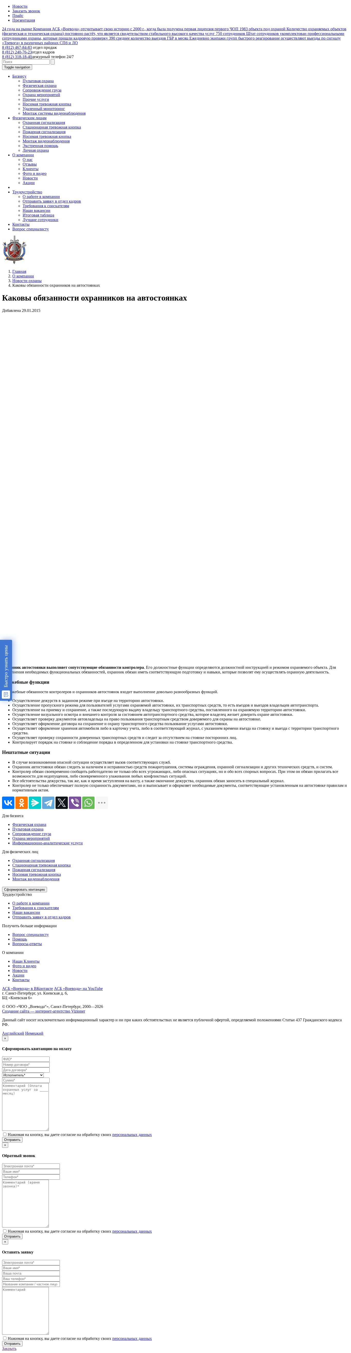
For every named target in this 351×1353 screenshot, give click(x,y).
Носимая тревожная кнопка (36, 874)
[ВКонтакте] (8, 803)
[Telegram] (48, 803)
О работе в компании (31, 903)
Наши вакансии (26, 912)
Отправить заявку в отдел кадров (41, 917)
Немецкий (34, 1033)
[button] (19, 76)
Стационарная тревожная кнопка (41, 865)
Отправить (12, 1140)
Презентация (23, 20)
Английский (13, 1033)
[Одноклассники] (21, 803)
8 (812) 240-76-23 (17, 52)
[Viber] (75, 803)
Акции (18, 975)
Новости (19, 6)
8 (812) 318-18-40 (17, 57)
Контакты (21, 980)
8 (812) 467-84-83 (17, 47)
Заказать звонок (26, 11)
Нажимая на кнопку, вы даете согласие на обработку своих (80, 1134)
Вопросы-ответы (27, 944)
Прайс (17, 15)
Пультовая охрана (27, 829)
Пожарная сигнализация (33, 870)
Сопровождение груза (31, 834)
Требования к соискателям (35, 908)
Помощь (19, 939)
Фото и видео (24, 966)
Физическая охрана (29, 824)
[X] (62, 803)
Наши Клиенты (26, 961)
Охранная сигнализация (33, 860)
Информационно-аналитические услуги (47, 843)
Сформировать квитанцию (24, 889)
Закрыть (9, 1348)
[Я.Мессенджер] (35, 803)
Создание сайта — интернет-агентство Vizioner (43, 1011)
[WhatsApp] (88, 803)
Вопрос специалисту (30, 934)
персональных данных (132, 1134)
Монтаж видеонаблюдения (35, 879)
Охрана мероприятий (31, 838)
